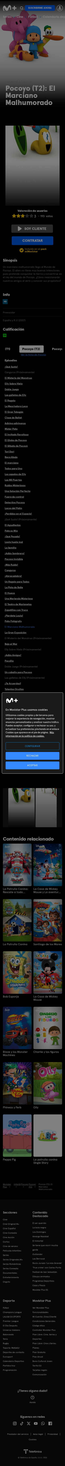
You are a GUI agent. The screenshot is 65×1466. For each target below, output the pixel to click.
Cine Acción (8, 1237)
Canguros (10, 570)
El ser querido (39, 1223)
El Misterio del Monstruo (18, 378)
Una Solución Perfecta (17, 491)
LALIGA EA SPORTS (12, 1316)
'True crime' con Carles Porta (46, 1267)
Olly (35, 1107)
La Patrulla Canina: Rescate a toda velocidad (15, 890)
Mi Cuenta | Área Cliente (44, 1316)
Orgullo (6, 1282)
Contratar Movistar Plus (43, 1330)
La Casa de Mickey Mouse (45, 998)
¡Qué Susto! (11, 366)
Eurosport (8, 1357)
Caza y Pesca (38, 1285)
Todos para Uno (13, 468)
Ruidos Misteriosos (15, 485)
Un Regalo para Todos (17, 581)
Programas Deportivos (43, 1281)
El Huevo (10, 593)
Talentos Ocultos (14, 689)
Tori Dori (9, 451)
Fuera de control (14, 496)
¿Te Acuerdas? (13, 683)
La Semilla (10, 547)
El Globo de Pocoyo (16, 440)
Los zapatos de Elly (15, 474)
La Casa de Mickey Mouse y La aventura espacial (46, 890)
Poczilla (9, 660)
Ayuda (33, 1402)
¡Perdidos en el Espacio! (18, 513)
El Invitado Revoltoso (17, 434)
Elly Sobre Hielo (14, 383)
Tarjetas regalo (39, 1370)
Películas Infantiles (12, 1250)
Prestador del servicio (18, 1434)
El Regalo (10, 400)
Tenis (5, 1339)
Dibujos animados (41, 1276)
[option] (22, 807)
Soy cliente (35, 229)
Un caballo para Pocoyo (18, 672)
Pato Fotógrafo (13, 621)
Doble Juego (12, 389)
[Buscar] (21, 8)
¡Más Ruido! (11, 564)
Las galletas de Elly (15, 395)
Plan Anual (37, 1357)
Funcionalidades (40, 1312)
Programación (10, 1370)
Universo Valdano (11, 1330)
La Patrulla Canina (15, 944)
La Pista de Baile (14, 587)
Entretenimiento (11, 1277)
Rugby (6, 1343)
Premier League (11, 1321)
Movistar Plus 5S (40, 1290)
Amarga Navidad (40, 1236)
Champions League (12, 1312)
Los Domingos (39, 1232)
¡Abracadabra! (13, 576)
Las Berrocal (38, 1258)
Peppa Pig (9, 1159)
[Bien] (27, 216)
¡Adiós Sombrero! (15, 553)
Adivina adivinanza (15, 423)
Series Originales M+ (13, 1259)
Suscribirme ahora (40, 8)
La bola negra (39, 1227)
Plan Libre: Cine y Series (44, 1343)
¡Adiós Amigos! (13, 655)
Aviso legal (38, 1434)
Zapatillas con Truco (16, 610)
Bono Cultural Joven (42, 1361)
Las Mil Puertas (13, 479)
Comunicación (39, 1374)
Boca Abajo (11, 457)
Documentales (10, 1273)
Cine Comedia (10, 1233)
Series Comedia (10, 1268)
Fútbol (33, 17)
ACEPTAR (32, 765)
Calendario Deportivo (13, 1361)
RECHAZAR (32, 755)
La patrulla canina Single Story (45, 1161)
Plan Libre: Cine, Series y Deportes (44, 1336)
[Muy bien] (31, 216)
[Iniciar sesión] (60, 8)
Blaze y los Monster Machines (15, 1053)
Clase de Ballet (13, 417)
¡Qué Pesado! (12, 536)
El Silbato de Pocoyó (16, 445)
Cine (20, 17)
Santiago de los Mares (47, 944)
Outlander (37, 1254)
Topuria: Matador (11, 1348)
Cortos (6, 1242)
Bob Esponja (11, 996)
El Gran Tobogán (14, 411)
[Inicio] (9, 8)
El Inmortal (37, 1241)
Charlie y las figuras (46, 1052)
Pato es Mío (11, 530)
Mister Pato (11, 428)
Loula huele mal (14, 542)
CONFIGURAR (32, 746)
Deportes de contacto (13, 1352)
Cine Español (9, 1228)
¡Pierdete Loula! (14, 615)
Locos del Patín (13, 508)
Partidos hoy (9, 1365)
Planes (35, 1348)
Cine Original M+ (11, 1224)
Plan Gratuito (39, 1352)
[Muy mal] (14, 216)
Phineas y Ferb (12, 1107)
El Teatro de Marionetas (18, 604)
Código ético (38, 1325)
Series (7, 17)
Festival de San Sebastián (44, 1272)
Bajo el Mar (11, 644)
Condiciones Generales (43, 1321)
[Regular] (23, 216)
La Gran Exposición (15, 632)
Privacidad (52, 1434)
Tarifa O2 (37, 1365)
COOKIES (32, 1439)
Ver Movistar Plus (40, 1308)
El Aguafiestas (13, 525)
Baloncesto (8, 1334)
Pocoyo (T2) (31, 349)
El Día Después (10, 1325)
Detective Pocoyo (15, 502)
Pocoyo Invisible (14, 559)
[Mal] (18, 216)
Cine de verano (10, 1246)
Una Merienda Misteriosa (19, 598)
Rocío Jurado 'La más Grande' (47, 1263)
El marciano (11, 462)
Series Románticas (12, 1264)
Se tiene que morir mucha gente (45, 1247)
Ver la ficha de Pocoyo (33, 354)
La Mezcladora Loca (16, 406)
